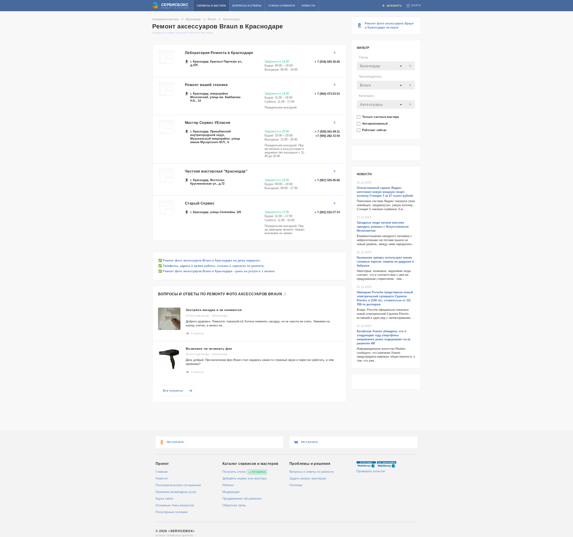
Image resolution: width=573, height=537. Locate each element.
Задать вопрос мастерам (307, 478)
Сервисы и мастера (211, 5)
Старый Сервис (199, 203)
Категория (366, 95)
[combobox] (386, 65)
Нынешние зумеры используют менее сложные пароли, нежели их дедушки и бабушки (385, 261)
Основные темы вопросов (175, 505)
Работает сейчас (374, 130)
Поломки (295, 485)
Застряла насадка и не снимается (214, 310)
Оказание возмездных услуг (176, 492)
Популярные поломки (172, 512)
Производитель (370, 76)
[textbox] (386, 66)
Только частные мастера (381, 117)
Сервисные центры (165, 19)
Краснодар (193, 19)
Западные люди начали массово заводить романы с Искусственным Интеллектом (383, 226)
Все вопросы (173, 390)
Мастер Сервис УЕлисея (207, 123)
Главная (162, 471)
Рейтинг (228, 485)
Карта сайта (164, 498)
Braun (212, 19)
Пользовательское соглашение (178, 485)
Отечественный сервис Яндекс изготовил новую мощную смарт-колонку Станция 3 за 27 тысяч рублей (385, 192)
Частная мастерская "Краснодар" (216, 171)
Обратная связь (234, 505)
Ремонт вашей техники (206, 85)
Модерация (230, 492)
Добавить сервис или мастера (244, 478)
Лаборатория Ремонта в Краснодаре (219, 53)
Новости (308, 5)
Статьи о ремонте (281, 5)
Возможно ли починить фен (209, 348)
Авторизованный (375, 123)
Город (363, 57)
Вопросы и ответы (247, 5)
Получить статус (234, 471)
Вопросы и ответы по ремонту (311, 471)
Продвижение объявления (241, 498)
